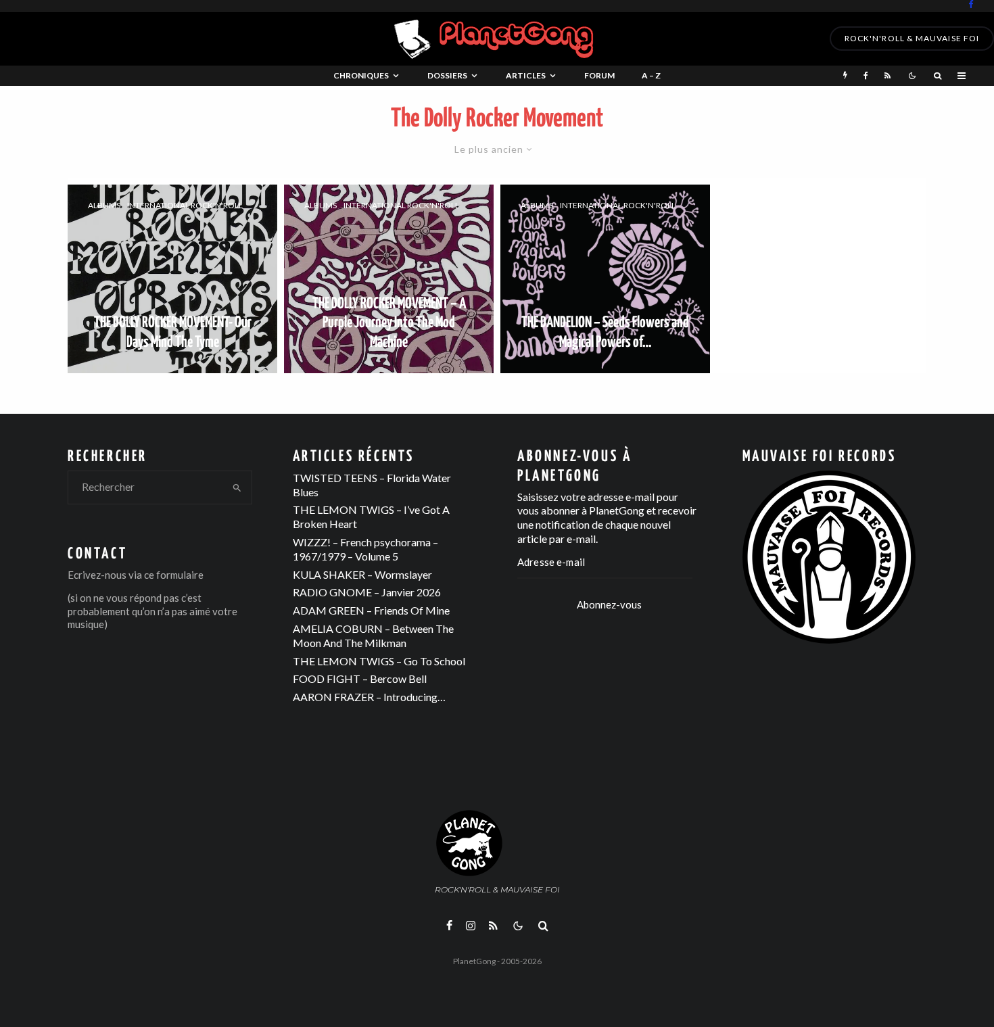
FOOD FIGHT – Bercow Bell (360, 678)
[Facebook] (971, 4)
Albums (104, 205)
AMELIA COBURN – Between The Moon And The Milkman (373, 635)
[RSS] (887, 76)
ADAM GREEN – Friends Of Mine (371, 610)
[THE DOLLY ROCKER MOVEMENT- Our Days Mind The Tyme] (172, 279)
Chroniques (361, 75)
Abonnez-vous (609, 604)
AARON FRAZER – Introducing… (369, 696)
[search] (237, 487)
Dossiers (447, 75)
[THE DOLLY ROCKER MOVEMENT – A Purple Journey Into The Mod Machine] (389, 279)
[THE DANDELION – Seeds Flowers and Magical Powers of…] (605, 279)
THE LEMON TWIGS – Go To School (379, 660)
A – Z (651, 75)
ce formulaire (174, 575)
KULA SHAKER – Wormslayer (362, 574)
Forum (599, 75)
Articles (526, 75)
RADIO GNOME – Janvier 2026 (367, 592)
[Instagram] (470, 925)
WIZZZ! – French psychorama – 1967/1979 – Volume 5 (365, 549)
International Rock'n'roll (185, 205)
